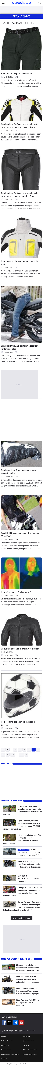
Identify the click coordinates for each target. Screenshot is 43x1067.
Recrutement (5, 1045)
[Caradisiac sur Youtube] (21, 1023)
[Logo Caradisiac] (21, 4)
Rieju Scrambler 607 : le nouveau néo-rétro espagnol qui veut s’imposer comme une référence (27, 980)
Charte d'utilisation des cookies (10, 1054)
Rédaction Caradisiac (7, 1040)
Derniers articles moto (11, 800)
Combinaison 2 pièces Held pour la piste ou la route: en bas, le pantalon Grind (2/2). (19, 195)
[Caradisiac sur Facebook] (4, 1023)
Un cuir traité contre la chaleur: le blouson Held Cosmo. (20, 650)
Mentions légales (6, 1050)
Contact (3, 1036)
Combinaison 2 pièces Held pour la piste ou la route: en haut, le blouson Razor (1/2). (19, 126)
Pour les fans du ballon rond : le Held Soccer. (18, 723)
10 (13, 754)
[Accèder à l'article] (9, 808)
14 (21, 754)
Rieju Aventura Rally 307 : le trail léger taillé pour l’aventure (27, 1003)
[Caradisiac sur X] (10, 1023)
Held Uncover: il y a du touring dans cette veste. (20, 262)
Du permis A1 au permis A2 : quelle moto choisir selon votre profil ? (29, 852)
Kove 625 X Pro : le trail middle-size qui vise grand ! (29, 878)
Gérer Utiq (4, 1059)
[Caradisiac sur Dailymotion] (15, 1023)
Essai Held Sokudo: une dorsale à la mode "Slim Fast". (20, 534)
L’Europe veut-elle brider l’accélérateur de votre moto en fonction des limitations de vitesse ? (28, 968)
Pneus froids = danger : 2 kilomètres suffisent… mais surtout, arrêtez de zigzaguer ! (28, 991)
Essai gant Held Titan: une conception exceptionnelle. (18, 471)
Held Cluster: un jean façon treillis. (17, 73)
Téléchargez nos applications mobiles (19, 1030)
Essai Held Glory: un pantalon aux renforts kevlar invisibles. (20, 347)
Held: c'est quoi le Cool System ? (16, 592)
